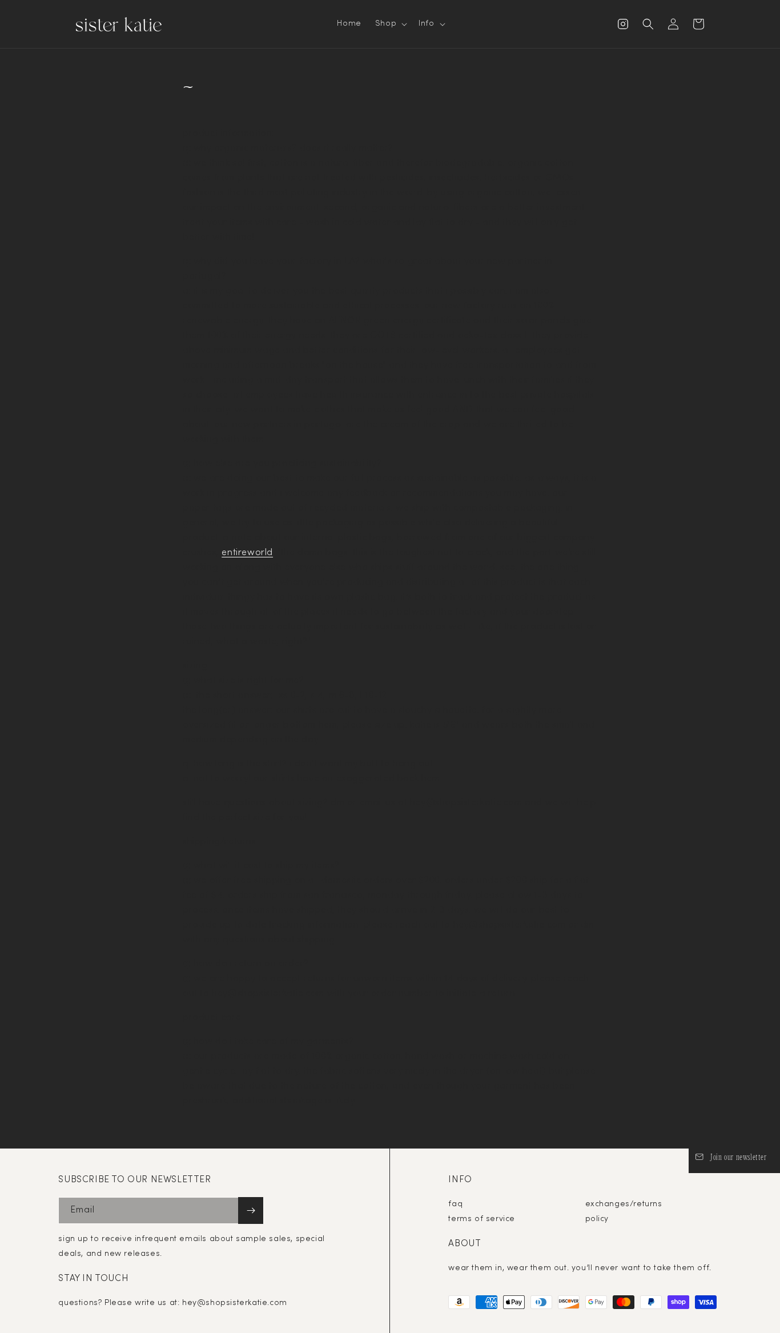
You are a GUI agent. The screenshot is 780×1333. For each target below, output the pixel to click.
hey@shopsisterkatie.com (234, 1303)
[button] (390, 24)
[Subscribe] (250, 1210)
